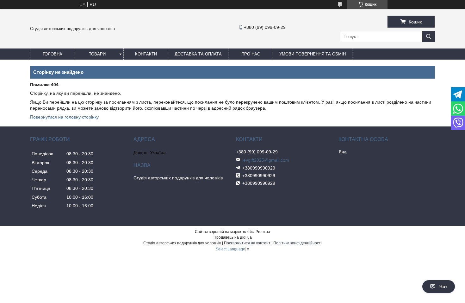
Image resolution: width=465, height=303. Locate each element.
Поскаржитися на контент (247, 243)
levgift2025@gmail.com (265, 160)
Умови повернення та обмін (312, 54)
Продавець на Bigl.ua (233, 237)
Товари (97, 54)
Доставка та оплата (198, 54)
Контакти (146, 54)
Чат (443, 286)
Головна (52, 54)
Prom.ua (263, 231)
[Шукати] (428, 36)
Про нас (250, 54)
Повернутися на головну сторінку (64, 116)
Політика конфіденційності (297, 243)
